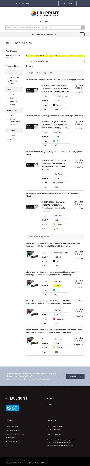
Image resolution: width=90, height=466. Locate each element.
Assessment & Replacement (14, 434)
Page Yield (11, 130)
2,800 (12, 135)
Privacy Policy (9, 460)
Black (12, 95)
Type (8, 72)
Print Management (11, 441)
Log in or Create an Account (45, 34)
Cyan (12, 98)
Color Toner (14, 77)
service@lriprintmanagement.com (63, 445)
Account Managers (11, 426)
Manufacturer (12, 110)
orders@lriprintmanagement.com (61, 442)
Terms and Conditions (20, 460)
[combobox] (55, 61)
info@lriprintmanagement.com (67, 440)
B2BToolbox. (44, 463)
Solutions (9, 420)
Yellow (12, 104)
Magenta (13, 101)
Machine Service (10, 438)
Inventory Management (13, 430)
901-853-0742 (23, 3)
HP (11, 116)
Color (9, 89)
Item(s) (45, 21)
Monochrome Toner (15, 82)
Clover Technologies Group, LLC (15, 122)
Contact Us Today (75, 376)
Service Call (67, 3)
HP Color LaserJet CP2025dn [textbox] (37, 61)
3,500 (12, 139)
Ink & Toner (50, 405)
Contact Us (51, 420)
